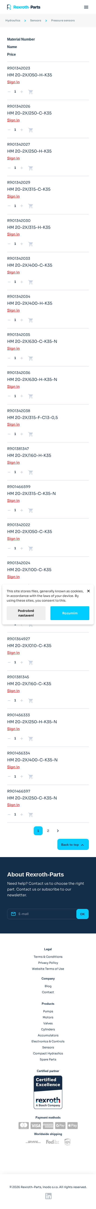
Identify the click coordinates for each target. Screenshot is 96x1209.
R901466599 (19, 486)
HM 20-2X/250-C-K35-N (32, 798)
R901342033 (18, 258)
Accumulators (48, 1035)
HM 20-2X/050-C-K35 (29, 531)
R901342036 (18, 372)
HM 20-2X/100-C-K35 (29, 569)
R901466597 (18, 791)
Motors (48, 1017)
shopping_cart (30, 91)
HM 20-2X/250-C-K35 (29, 113)
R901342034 (18, 296)
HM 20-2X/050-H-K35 (29, 75)
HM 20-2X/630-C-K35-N (32, 341)
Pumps (48, 1011)
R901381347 (18, 448)
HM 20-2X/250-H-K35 (29, 151)
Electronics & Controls (48, 1041)
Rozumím (70, 613)
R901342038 (18, 410)
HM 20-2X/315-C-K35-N (31, 493)
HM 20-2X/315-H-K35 (28, 227)
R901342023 (18, 68)
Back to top (73, 845)
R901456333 (18, 715)
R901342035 (18, 334)
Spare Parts (48, 1059)
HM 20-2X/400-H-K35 (29, 303)
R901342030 (19, 220)
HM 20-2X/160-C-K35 (29, 683)
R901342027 (18, 144)
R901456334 (18, 753)
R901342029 (18, 182)
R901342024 (18, 563)
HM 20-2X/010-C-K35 (29, 645)
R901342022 (18, 525)
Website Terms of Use (48, 969)
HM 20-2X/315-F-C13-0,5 (32, 417)
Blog (48, 986)
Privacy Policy (48, 963)
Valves (48, 1023)
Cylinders (48, 1029)
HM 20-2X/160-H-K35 (29, 455)
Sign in (13, 82)
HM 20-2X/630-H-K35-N (32, 379)
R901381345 (18, 677)
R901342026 (18, 106)
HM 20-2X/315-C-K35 (28, 189)
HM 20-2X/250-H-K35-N (32, 721)
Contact (48, 992)
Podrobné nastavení (26, 613)
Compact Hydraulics (48, 1053)
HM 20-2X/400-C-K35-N (32, 760)
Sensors (48, 1047)
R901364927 (18, 639)
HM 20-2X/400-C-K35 (29, 265)
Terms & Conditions (48, 957)
